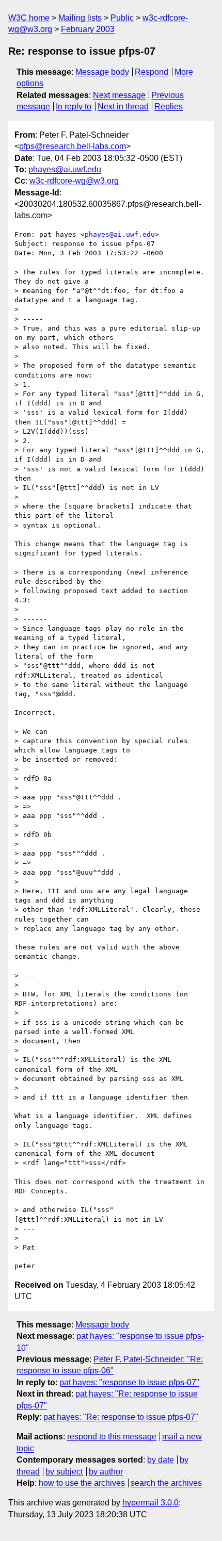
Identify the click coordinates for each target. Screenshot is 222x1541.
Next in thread (123, 106)
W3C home (29, 17)
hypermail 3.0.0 (150, 1502)
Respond (151, 72)
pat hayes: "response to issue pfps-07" (129, 1382)
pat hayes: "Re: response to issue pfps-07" (120, 1417)
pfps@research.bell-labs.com (72, 146)
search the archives (166, 1483)
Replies (168, 106)
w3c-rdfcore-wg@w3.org (74, 180)
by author (106, 1471)
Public (122, 17)
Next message (119, 95)
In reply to (73, 106)
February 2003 (88, 29)
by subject (64, 1471)
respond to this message (111, 1436)
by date (160, 1459)
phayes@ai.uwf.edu (64, 169)
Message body (102, 72)
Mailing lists (80, 17)
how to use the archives (82, 1483)
